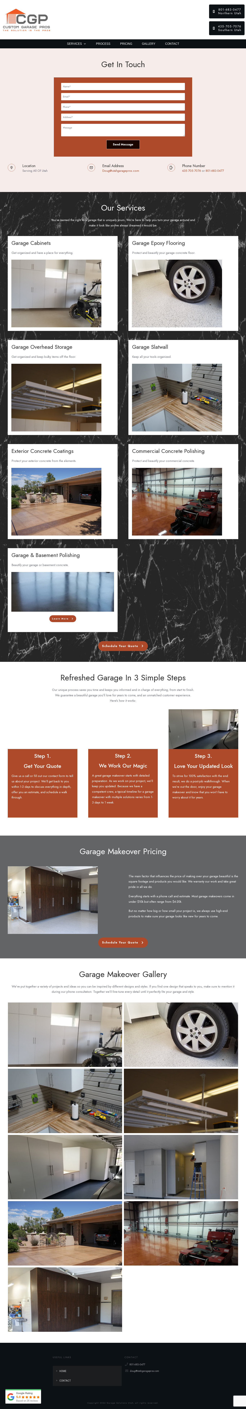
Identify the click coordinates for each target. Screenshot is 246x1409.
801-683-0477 (215, 171)
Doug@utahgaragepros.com (120, 171)
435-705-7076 (191, 171)
